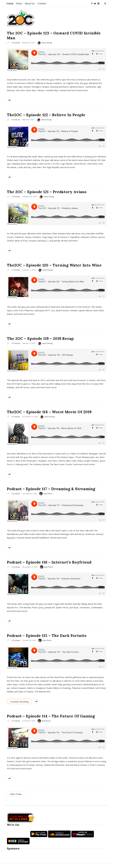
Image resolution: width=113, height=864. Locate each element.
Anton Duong (46, 43)
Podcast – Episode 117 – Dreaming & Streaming (51, 488)
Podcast (16, 43)
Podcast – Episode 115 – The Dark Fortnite (47, 635)
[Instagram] (98, 2)
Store (19, 3)
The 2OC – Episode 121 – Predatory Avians (47, 191)
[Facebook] (91, 2)
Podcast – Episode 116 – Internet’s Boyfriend (49, 562)
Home (10, 3)
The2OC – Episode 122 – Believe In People (46, 114)
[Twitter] (95, 2)
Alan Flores (47, 493)
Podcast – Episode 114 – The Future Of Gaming (51, 716)
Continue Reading (19, 701)
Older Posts (16, 794)
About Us (30, 3)
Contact (41, 3)
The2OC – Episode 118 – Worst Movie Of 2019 (49, 411)
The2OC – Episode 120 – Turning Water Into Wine (54, 265)
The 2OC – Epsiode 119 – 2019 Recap (40, 338)
